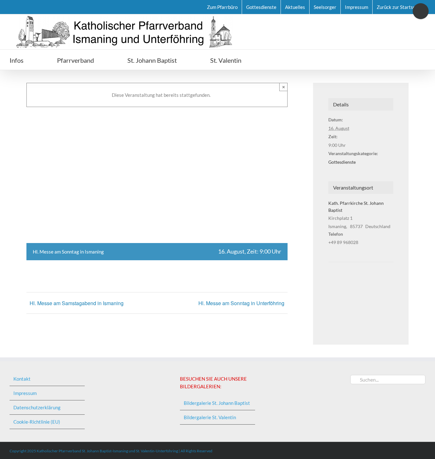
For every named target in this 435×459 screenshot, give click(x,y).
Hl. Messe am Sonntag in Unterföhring (241, 303)
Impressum (25, 393)
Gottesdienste (342, 162)
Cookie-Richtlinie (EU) (36, 422)
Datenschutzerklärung (37, 407)
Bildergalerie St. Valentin (210, 417)
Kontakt (22, 379)
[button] (277, 60)
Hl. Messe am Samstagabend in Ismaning (77, 303)
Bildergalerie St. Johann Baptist (217, 403)
